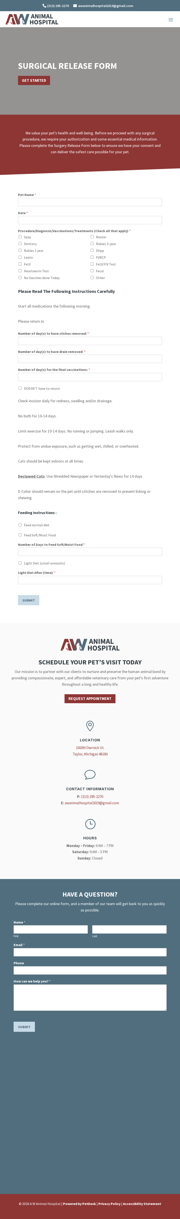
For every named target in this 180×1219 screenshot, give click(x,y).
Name (19, 922)
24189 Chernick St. (90, 747)
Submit (28, 600)
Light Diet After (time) (36, 572)
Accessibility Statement (142, 1203)
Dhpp (100, 250)
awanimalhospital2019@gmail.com (105, 6)
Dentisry (30, 244)
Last (94, 936)
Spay (27, 237)
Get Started (34, 80)
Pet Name (27, 194)
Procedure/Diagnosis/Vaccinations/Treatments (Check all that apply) (74, 231)
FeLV (27, 264)
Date (23, 213)
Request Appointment (90, 698)
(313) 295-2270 (92, 796)
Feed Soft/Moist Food (40, 535)
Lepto (28, 257)
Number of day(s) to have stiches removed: (53, 333)
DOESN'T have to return (42, 388)
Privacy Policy (109, 1203)
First (16, 936)
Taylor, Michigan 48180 (90, 754)
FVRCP (101, 257)
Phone (19, 963)
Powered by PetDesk (79, 1203)
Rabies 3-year (106, 244)
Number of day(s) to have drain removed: (51, 351)
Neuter (101, 237)
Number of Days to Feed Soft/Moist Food (51, 544)
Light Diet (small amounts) (44, 563)
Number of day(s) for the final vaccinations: (54, 369)
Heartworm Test (36, 271)
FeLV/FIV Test (106, 264)
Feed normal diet (36, 525)
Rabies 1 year (33, 250)
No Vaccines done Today (41, 278)
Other (100, 278)
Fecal (100, 271)
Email (19, 945)
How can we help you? (32, 981)
